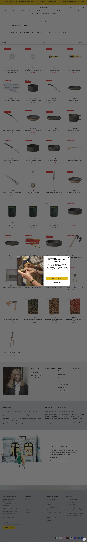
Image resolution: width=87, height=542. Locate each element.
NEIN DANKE (56, 282)
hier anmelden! (57, 278)
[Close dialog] (68, 257)
